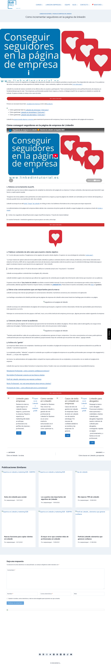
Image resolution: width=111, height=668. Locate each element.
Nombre (10, 593)
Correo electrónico (47, 593)
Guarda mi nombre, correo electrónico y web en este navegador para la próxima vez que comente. (34, 598)
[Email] (71, 654)
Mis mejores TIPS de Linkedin (88, 497)
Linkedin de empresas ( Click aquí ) (37, 110)
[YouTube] (46, 654)
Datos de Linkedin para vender (15, 497)
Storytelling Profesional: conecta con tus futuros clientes (26, 375)
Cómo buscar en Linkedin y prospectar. (91, 454)
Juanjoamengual (10, 500)
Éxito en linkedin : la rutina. (15, 454)
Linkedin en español (46, 13)
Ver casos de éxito (55, 98)
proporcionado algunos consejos (24, 119)
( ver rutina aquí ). (77, 84)
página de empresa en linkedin (62, 13)
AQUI (92, 284)
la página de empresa (33, 104)
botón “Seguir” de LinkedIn (32, 203)
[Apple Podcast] (60, 654)
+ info (18, 433)
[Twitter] (50, 654)
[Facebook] (39, 654)
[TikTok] (67, 654)
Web (75, 593)
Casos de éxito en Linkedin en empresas (72, 401)
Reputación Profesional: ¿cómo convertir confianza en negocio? (28, 371)
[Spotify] (64, 654)
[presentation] (19, 482)
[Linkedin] (43, 654)
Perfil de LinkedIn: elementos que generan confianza (24, 379)
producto (50, 104)
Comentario (11, 570)
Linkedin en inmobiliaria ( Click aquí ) (33, 112)
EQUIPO (67, 5)
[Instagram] (53, 654)
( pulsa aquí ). (89, 255)
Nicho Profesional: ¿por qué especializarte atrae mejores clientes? (29, 383)
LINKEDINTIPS (56, 284)
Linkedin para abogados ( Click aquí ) (33, 115)
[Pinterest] (57, 654)
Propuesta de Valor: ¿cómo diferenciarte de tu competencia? (27, 388)
